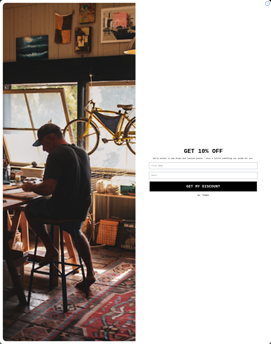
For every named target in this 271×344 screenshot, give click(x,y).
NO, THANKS (203, 195)
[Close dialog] (267, 3)
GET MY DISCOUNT (203, 186)
